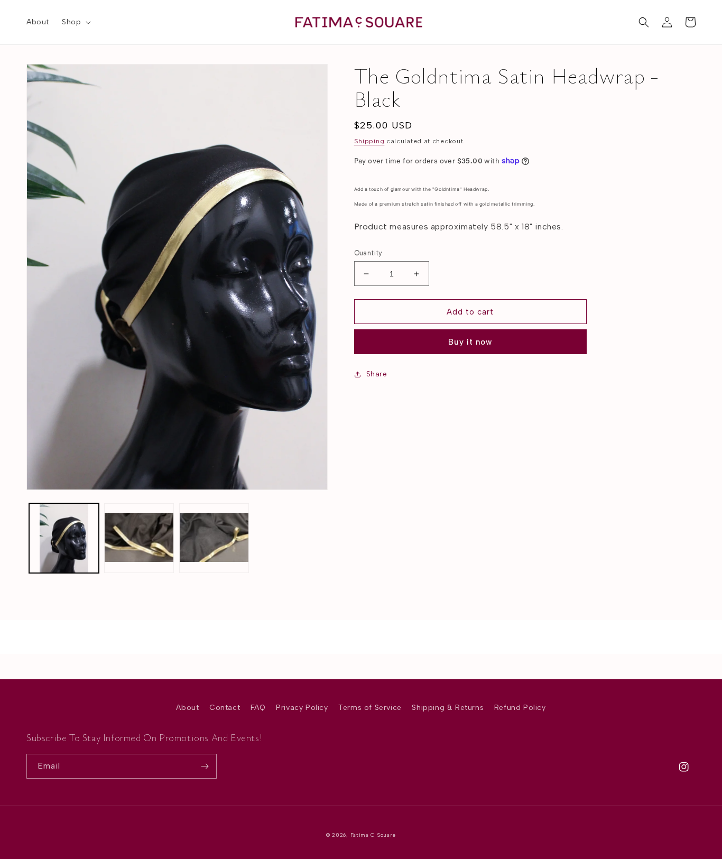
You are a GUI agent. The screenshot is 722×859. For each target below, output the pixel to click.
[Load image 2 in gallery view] (139, 538)
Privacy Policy (302, 707)
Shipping (369, 141)
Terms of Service (370, 707)
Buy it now (470, 342)
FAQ (258, 707)
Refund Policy (520, 707)
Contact (224, 707)
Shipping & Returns (448, 707)
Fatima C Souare (373, 835)
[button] (75, 22)
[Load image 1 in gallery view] (64, 538)
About (187, 707)
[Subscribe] (204, 766)
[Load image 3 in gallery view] (214, 538)
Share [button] (376, 374)
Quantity (368, 253)
